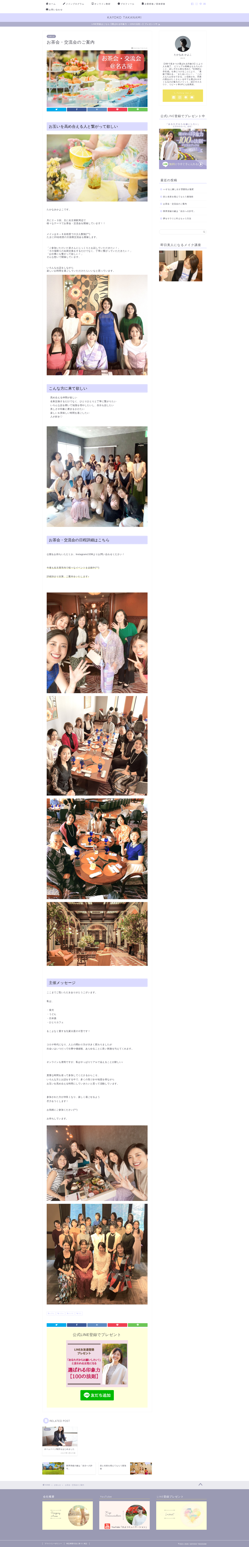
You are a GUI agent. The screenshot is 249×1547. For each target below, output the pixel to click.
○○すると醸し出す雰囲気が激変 (178, 189)
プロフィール (127, 4)
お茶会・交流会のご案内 (175, 204)
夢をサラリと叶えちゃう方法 (177, 218)
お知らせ (51, 36)
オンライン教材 (102, 4)
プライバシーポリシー (53, 1543)
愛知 (79, 1313)
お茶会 (51, 1313)
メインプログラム (75, 4)
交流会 (61, 1313)
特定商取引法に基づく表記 (76, 1543)
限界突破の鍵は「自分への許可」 (179, 211)
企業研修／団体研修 (155, 4)
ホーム (52, 4)
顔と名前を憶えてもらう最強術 (178, 197)
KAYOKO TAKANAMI (124, 17)
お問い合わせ (56, 9)
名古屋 (70, 1313)
